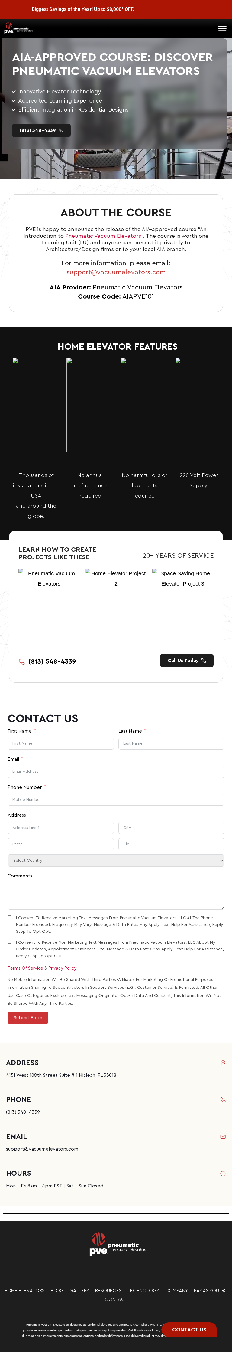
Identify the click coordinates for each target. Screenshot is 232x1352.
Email (13, 759)
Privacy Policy (62, 968)
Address (17, 815)
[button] (222, 28)
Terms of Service (25, 968)
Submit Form (28, 1017)
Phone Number (25, 787)
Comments (20, 876)
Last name (130, 731)
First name (20, 731)
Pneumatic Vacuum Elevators (103, 236)
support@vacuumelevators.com (116, 272)
